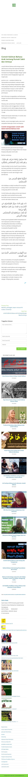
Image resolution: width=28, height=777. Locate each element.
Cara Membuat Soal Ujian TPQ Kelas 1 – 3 (9, 721)
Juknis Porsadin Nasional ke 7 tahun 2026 (9, 655)
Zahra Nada (4, 600)
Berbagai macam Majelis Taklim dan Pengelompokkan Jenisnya (14, 630)
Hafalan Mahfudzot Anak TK (7, 623)
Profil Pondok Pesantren (6, 754)
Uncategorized (4, 761)
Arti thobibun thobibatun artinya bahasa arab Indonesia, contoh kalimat (14, 476)
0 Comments (5, 613)
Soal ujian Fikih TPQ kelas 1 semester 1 (9, 709)
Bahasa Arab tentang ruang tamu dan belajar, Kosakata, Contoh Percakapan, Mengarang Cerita (14, 578)
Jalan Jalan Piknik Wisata (6, 731)
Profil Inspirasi (4, 751)
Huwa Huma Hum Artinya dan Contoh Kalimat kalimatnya (14, 451)
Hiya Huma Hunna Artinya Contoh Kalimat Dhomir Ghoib (14, 400)
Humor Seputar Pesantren (6, 729)
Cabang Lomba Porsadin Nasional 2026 (9, 642)
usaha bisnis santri (5, 766)
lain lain (2, 734)
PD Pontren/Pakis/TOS (6, 741)
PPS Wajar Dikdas (4, 749)
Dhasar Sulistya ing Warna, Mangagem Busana (10, 696)
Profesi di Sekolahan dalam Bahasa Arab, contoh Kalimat (14, 425)
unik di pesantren (4, 764)
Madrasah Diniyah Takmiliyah (7, 739)
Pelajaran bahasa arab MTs (19, 594)
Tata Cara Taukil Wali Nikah (6, 683)
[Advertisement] (14, 22)
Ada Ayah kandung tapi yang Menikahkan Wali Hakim (12, 658)
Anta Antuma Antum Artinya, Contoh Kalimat (14, 376)
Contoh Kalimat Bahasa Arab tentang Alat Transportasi (14, 561)
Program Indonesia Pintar (6, 756)
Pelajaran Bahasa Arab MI (9, 594)
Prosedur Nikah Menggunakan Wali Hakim (10, 670)
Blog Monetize (4, 727)
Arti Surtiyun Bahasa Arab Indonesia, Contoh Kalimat (14, 483)
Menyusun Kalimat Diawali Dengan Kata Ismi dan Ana (14, 536)
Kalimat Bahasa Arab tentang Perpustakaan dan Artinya (14, 568)
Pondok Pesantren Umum (6, 746)
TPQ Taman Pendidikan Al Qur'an (8, 759)
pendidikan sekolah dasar (9, 611)
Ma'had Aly (3, 736)
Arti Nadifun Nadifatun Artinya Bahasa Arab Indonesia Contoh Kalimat (14, 586)
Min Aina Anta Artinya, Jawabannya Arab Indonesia (13, 510)
